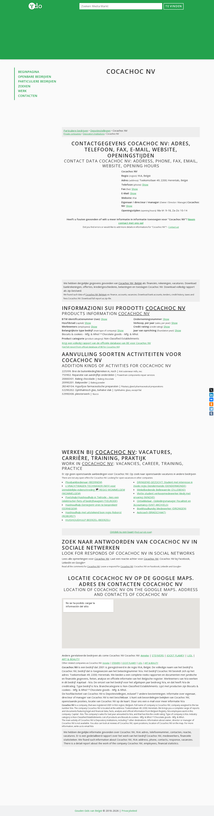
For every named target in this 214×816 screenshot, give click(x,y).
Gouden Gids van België (88, 810)
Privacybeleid (129, 810)
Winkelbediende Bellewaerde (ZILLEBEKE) (161, 489)
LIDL (190, 655)
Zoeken (24, 86)
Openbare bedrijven (34, 77)
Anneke (145, 655)
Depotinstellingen (100, 130)
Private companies (72, 133)
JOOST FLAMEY (175, 655)
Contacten (27, 96)
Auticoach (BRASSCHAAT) (151, 512)
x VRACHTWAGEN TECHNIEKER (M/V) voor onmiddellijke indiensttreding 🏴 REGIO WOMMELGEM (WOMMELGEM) (93, 489)
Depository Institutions (93, 133)
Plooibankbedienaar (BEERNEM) (83, 482)
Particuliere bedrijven (37, 81)
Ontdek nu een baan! (131, 532)
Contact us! (173, 227)
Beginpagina (28, 72)
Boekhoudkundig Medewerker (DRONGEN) (161, 508)
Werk (22, 91)
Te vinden (173, 6)
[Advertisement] (131, 34)
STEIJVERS (158, 655)
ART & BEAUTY (71, 659)
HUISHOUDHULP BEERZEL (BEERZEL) (87, 519)
